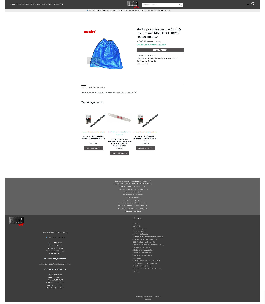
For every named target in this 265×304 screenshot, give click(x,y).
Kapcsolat (44, 4)
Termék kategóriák (139, 229)
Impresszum (137, 258)
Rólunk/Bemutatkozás (141, 266)
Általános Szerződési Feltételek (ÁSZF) (148, 245)
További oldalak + (59, 4)
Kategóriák (26, 4)
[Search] (180, 5)
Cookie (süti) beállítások (142, 255)
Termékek (18, 4)
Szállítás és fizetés (35, 4)
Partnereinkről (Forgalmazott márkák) (147, 237)
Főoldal (12, 4)
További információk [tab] (97, 87)
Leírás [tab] (83, 87)
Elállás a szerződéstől (141, 247)
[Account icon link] (248, 4)
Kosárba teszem (160, 50)
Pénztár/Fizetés (138, 231)
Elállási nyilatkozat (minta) (143, 250)
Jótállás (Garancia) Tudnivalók (144, 239)
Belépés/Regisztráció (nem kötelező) (147, 269)
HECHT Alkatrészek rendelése (144, 242)
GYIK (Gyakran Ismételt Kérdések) (146, 261)
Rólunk (50, 4)
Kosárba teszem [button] (93, 148)
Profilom (136, 271)
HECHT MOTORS (142, 63)
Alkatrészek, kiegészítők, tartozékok (158, 58)
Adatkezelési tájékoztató (142, 253)
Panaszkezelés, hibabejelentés (144, 263)
